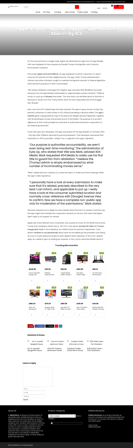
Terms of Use (92, 425)
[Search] (77, 7)
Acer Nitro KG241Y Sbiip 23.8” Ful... (81, 274)
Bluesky (49, 96)
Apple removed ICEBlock (47, 74)
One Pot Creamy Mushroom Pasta (54, 349)
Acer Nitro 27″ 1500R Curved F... (66, 308)
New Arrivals (70, 12)
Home (38, 12)
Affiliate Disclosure (94, 427)
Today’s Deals (82, 12)
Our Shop (46, 12)
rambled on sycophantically (45, 232)
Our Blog (57, 12)
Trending (94, 12)
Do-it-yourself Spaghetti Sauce (35, 349)
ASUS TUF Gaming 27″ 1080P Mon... (33, 309)
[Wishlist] (105, 6)
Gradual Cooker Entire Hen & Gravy (75, 349)
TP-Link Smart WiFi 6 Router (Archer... (97, 274)
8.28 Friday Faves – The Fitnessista (95, 349)
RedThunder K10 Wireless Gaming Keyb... (98, 309)
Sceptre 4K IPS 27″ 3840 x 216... (50, 308)
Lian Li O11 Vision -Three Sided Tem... (82, 309)
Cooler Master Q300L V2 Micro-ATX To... (66, 274)
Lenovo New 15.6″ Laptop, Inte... (34, 274)
